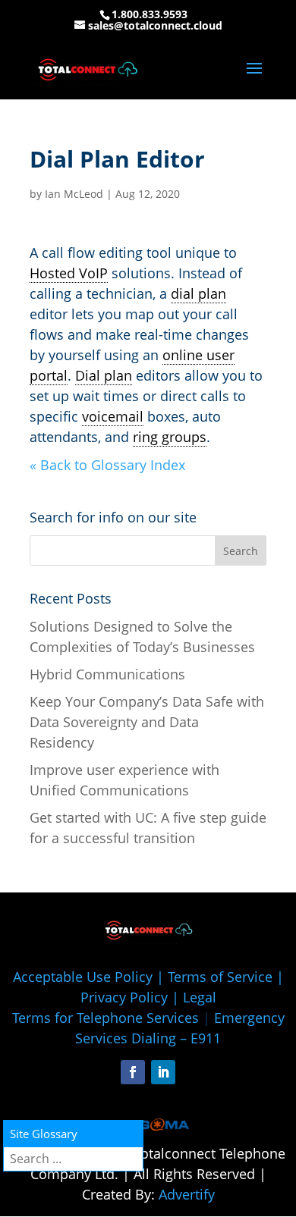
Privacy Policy (124, 997)
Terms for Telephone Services (105, 1017)
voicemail (112, 416)
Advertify (187, 1194)
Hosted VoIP (69, 273)
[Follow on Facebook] (133, 1072)
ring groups (169, 437)
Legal (199, 997)
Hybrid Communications (107, 674)
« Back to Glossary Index (107, 465)
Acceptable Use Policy (83, 977)
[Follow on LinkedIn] (163, 1072)
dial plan (198, 293)
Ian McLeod (74, 194)
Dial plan (103, 375)
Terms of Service (220, 977)
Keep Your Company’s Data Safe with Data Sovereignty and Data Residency (147, 721)
